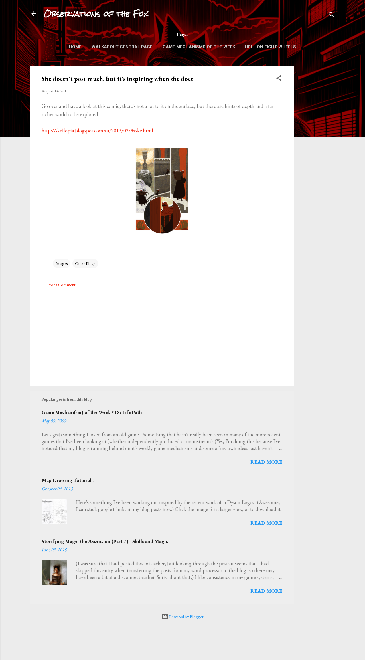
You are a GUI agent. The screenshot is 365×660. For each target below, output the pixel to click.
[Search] (331, 15)
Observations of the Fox (96, 14)
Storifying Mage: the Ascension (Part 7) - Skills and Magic (105, 541)
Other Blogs (85, 263)
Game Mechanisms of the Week (199, 46)
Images (62, 263)
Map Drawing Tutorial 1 (68, 480)
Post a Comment (61, 284)
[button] (278, 79)
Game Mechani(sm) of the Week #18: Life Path (92, 412)
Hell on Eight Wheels (270, 46)
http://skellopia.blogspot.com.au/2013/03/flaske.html (97, 130)
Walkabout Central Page (122, 46)
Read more (266, 462)
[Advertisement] (316, 151)
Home (75, 46)
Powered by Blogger (186, 616)
